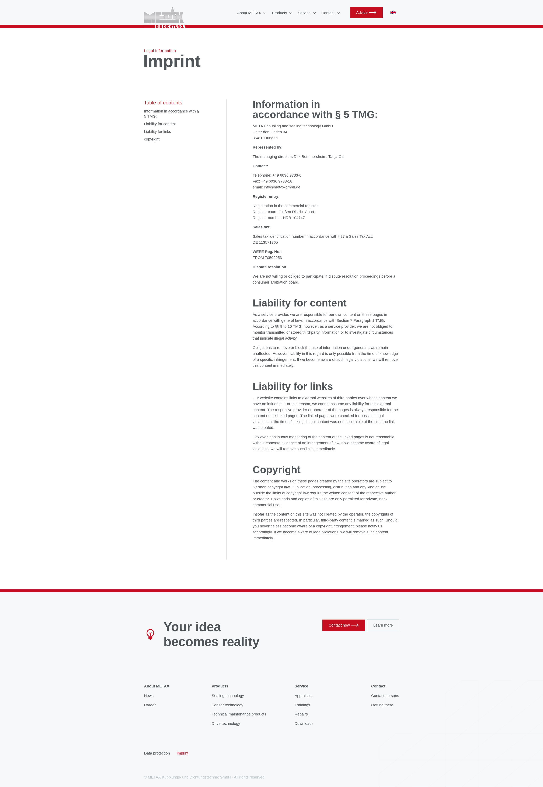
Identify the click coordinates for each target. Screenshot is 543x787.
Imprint (182, 753)
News (149, 696)
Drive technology (226, 723)
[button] (252, 13)
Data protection (157, 753)
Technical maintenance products (239, 714)
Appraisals (303, 696)
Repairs (301, 714)
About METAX (249, 13)
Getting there (382, 705)
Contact (327, 13)
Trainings (302, 705)
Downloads (304, 723)
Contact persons (385, 696)
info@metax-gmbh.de (282, 187)
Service (304, 13)
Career (150, 705)
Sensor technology (227, 705)
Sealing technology (228, 696)
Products (279, 13)
